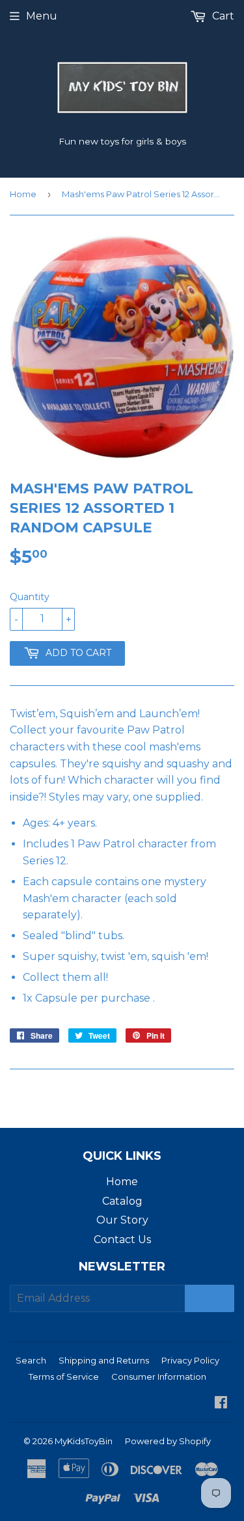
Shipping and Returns (104, 1360)
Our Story (122, 1220)
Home (23, 194)
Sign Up (209, 1299)
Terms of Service (64, 1376)
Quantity (29, 597)
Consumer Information (158, 1376)
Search (31, 1360)
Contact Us (122, 1239)
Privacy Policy (190, 1360)
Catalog (122, 1201)
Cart (222, 16)
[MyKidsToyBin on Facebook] (221, 1403)
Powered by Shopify (168, 1441)
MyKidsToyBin (84, 1441)
